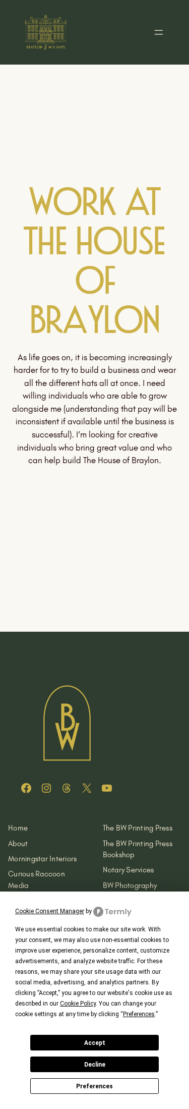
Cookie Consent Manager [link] (49, 911)
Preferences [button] (139, 1014)
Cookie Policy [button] (78, 1003)
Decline (94, 1064)
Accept (94, 1042)
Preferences (94, 1086)
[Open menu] (159, 32)
